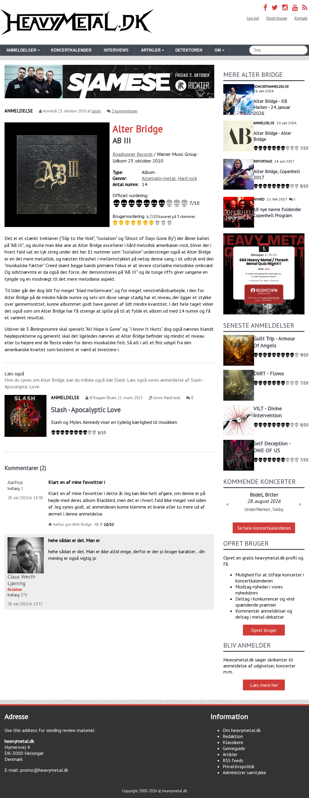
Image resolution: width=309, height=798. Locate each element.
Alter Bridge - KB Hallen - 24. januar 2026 (271, 107)
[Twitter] (275, 7)
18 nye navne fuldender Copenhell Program (277, 212)
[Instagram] (285, 7)
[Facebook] (265, 7)
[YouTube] (295, 7)
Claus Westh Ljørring (21, 580)
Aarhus (15, 482)
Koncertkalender (71, 50)
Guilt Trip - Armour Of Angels (274, 342)
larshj (96, 111)
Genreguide (234, 748)
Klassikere (233, 742)
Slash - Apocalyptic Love (86, 409)
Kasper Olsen (105, 397)
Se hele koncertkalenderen (264, 528)
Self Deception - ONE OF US (271, 447)
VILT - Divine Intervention (267, 412)
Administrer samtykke (244, 772)
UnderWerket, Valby (263, 509)
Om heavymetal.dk (242, 730)
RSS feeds (233, 760)
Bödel (256, 494)
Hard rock (187, 178)
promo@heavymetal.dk (44, 770)
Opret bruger (276, 18)
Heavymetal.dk (77, 22)
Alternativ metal (159, 178)
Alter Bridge (138, 128)
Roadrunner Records (133, 154)
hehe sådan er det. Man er (74, 540)
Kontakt (301, 18)
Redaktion (233, 736)
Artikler (230, 754)
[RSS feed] (304, 7)
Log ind (253, 18)
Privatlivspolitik (238, 766)
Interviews (116, 50)
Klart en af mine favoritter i (76, 482)
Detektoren (188, 50)
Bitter (271, 494)
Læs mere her (264, 685)
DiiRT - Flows (268, 373)
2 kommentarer (125, 111)
